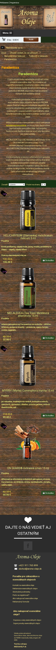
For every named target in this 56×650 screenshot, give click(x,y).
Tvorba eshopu (20, 644)
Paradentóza (10, 59)
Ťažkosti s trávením (38, 56)
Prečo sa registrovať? (21, 595)
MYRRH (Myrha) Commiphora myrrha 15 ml (28, 390)
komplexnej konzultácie (16, 125)
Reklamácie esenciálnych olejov (25, 589)
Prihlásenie (4, 3)
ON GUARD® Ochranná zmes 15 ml (28, 468)
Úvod (3, 53)
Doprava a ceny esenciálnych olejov (27, 620)
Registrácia (14, 3)
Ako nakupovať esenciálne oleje (25, 598)
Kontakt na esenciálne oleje (23, 585)
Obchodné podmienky (21, 592)
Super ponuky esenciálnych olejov (26, 623)
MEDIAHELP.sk (20, 647)
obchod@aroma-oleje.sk (30, 568)
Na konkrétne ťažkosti (14, 56)
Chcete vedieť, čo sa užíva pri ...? (25, 53)
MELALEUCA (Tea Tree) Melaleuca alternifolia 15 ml (28, 314)
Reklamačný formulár (21, 602)
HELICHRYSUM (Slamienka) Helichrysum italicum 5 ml (28, 237)
